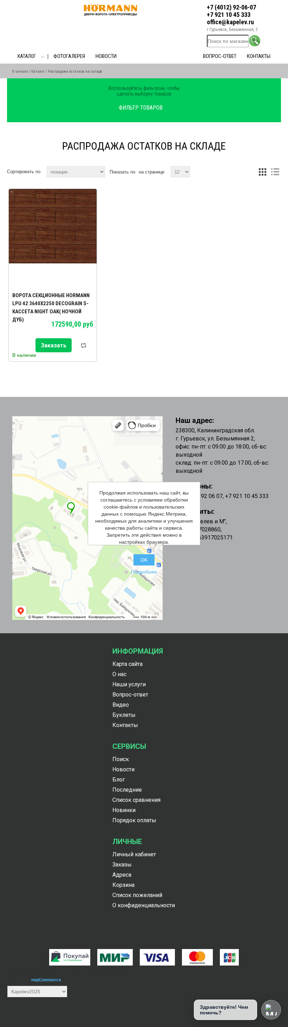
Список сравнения (136, 800)
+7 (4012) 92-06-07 (231, 7)
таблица (262, 171)
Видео (120, 704)
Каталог (27, 56)
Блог (118, 779)
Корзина (123, 885)
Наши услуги (129, 684)
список (275, 171)
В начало (20, 71)
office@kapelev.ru (230, 22)
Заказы (122, 864)
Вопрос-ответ (219, 56)
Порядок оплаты (134, 820)
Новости (106, 56)
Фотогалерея (69, 56)
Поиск (120, 759)
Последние (127, 789)
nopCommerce (46, 979)
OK (144, 560)
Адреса (121, 874)
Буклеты (124, 715)
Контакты (258, 56)
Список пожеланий (137, 895)
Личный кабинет (134, 854)
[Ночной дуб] (53, 236)
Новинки (124, 810)
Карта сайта (127, 664)
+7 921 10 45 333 (228, 14)
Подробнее (144, 572)
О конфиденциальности (143, 905)
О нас (119, 674)
